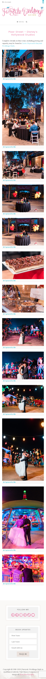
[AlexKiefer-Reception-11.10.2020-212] (23, 232)
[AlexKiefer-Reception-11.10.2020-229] (23, 449)
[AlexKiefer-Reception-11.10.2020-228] (23, 399)
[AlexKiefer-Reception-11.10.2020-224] (23, 365)
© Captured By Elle (9, 79)
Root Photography (27, 674)
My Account (6, 2)
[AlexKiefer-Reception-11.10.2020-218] (23, 165)
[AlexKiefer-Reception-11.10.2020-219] (23, 332)
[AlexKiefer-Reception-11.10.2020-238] (23, 517)
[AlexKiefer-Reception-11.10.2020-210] (23, 198)
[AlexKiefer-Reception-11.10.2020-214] (23, 265)
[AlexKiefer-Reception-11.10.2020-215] (23, 298)
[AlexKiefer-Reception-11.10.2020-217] (23, 114)
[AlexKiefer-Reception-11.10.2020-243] (23, 568)
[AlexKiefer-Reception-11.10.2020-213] (23, 63)
